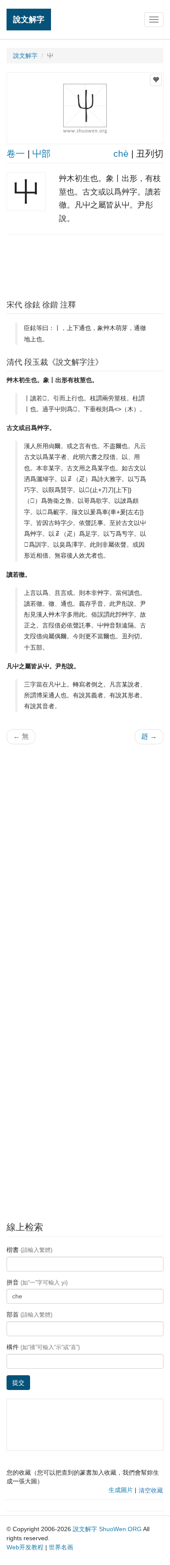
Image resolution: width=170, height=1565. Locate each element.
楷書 (29, 1249)
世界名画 (61, 1547)
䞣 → (149, 736)
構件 (43, 1347)
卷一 (16, 153)
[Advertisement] (85, 265)
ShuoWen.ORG (120, 1528)
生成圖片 (121, 1489)
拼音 (37, 1282)
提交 (18, 1382)
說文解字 (28, 19)
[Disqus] (85, 861)
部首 (29, 1314)
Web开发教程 (25, 1547)
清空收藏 (151, 1490)
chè (121, 153)
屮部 (41, 153)
